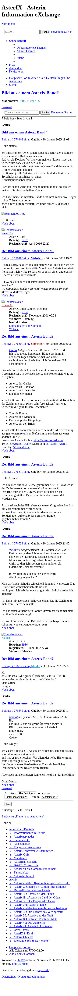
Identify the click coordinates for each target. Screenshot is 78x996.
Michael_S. (34, 100)
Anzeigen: (11, 793)
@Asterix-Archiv (20, 443)
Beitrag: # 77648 (16, 258)
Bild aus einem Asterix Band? (30, 92)
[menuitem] (31, 47)
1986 (25, 644)
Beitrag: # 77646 (16, 139)
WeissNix (7, 233)
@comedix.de (21, 447)
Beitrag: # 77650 (16, 343)
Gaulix (13, 350)
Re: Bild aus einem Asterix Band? (28, 251)
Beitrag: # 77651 (16, 471)
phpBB (21, 960)
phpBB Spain (20, 963)
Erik (22, 100)
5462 (25, 240)
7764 (25, 312)
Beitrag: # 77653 (16, 666)
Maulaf (6, 637)
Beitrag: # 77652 (16, 543)
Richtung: (35, 796)
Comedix (7, 305)
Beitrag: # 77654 (16, 710)
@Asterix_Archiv (56, 443)
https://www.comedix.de (48, 440)
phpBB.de (43, 970)
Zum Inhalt (8, 23)
